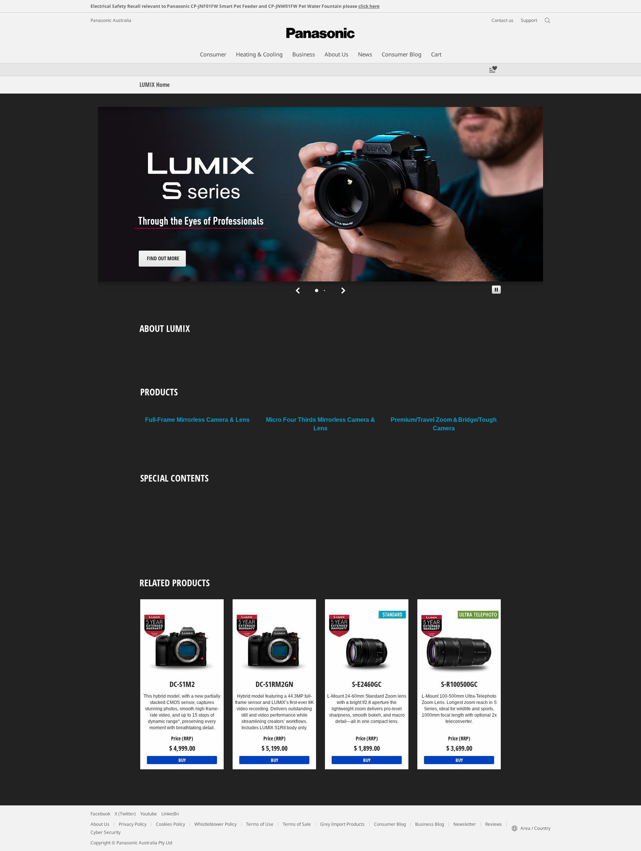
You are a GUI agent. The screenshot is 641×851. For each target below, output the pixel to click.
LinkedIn (170, 814)
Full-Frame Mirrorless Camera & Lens (197, 420)
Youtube (148, 814)
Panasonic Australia (111, 20)
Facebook (100, 814)
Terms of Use (259, 824)
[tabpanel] (320, 202)
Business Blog (429, 824)
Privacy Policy (133, 824)
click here (368, 6)
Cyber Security (106, 832)
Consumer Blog (390, 824)
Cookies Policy (170, 824)
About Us (100, 824)
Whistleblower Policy (215, 824)
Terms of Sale (297, 824)
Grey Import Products (342, 824)
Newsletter (464, 824)
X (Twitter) (125, 814)
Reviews (493, 824)
